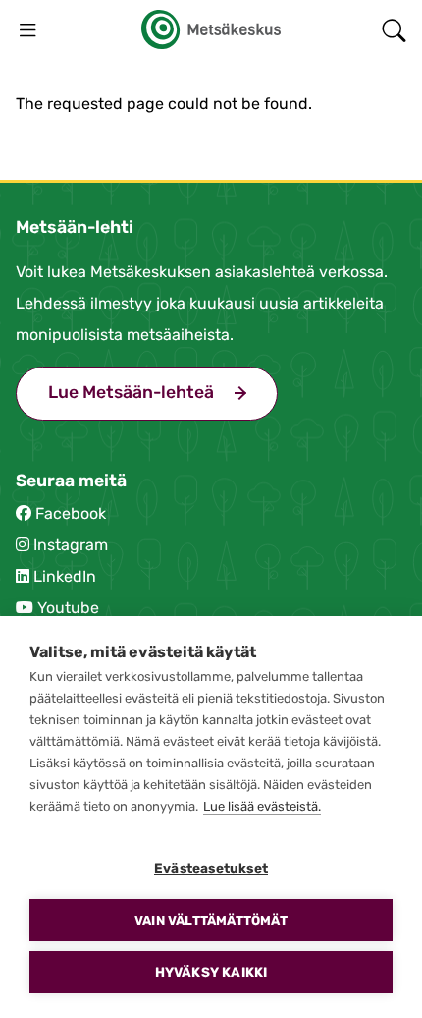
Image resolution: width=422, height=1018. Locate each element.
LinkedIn (64, 576)
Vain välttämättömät (211, 920)
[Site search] (394, 29)
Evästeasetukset (211, 868)
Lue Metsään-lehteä (163, 392)
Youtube (68, 607)
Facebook (70, 513)
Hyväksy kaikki (211, 972)
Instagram (70, 545)
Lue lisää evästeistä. (262, 806)
